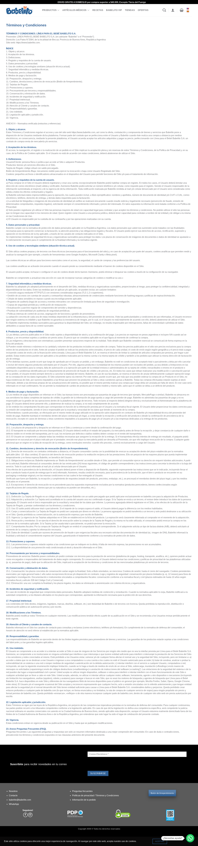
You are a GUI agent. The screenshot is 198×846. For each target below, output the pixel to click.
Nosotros (13, 791)
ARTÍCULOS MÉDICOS (74, 10)
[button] (182, 10)
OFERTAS (143, 10)
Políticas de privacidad (83, 795)
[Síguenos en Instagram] (30, 815)
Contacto (13, 795)
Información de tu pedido (84, 800)
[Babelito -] (22, 10)
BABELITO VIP (114, 10)
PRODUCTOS (49, 10)
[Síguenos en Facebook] (25, 815)
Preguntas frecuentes (82, 791)
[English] (188, 9)
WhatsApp (14, 804)
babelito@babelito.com (20, 800)
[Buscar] (164, 10)
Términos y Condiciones (107, 795)
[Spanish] (188, 11)
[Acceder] (172, 10)
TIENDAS (130, 10)
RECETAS (97, 10)
